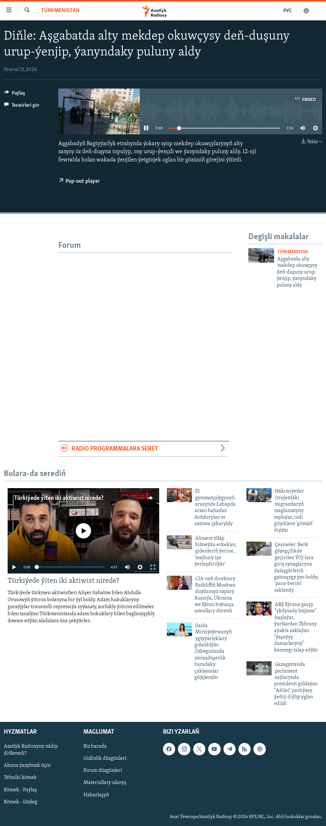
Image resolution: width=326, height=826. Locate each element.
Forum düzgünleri (102, 770)
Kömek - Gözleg (20, 802)
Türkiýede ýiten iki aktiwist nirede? (58, 498)
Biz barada (95, 746)
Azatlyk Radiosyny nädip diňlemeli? (31, 750)
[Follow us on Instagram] (184, 749)
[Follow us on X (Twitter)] (199, 749)
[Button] (14, 95)
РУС (287, 10)
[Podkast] (306, 10)
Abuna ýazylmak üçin (27, 765)
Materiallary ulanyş (104, 782)
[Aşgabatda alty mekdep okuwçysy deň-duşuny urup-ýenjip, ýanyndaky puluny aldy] (261, 255)
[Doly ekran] (152, 567)
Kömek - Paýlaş (20, 789)
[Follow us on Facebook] (169, 749)
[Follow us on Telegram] (229, 749)
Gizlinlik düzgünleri (105, 758)
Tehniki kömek (20, 777)
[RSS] (244, 749)
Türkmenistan (60, 11)
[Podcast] (259, 749)
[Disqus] (145, 332)
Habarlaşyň (96, 794)
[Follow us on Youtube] (214, 749)
